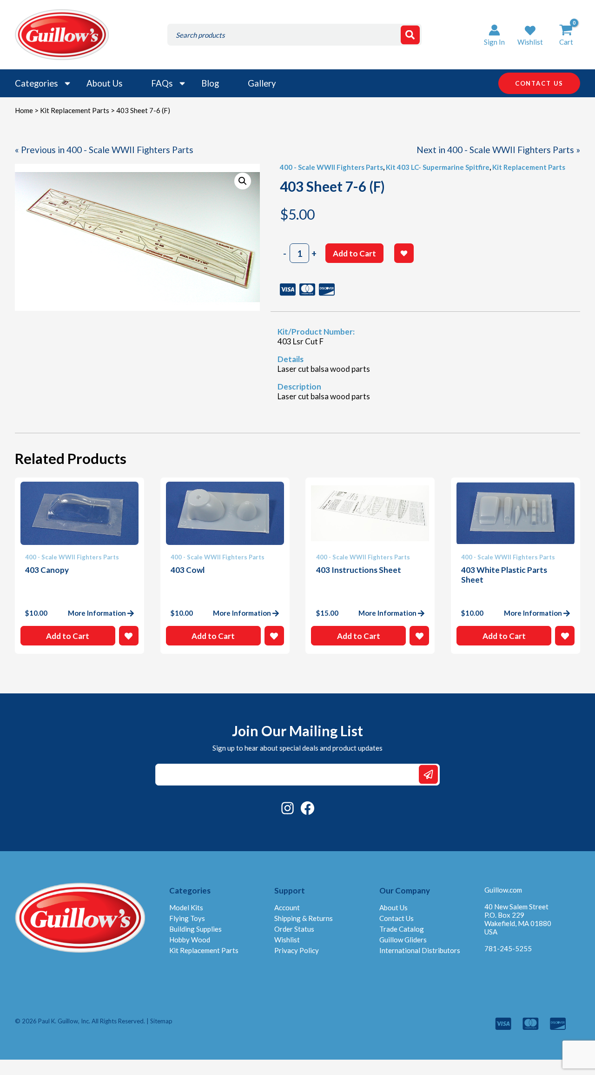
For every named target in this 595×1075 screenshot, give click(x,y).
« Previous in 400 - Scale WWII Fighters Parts (104, 149)
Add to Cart (354, 253)
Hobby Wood (189, 939)
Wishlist (287, 939)
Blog (210, 83)
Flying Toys (187, 918)
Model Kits (186, 907)
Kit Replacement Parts (74, 110)
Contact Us (396, 918)
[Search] (410, 34)
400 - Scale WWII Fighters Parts (331, 167)
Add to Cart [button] (67, 636)
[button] (530, 34)
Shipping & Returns (303, 918)
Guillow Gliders (403, 939)
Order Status (294, 929)
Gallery (262, 83)
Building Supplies (195, 929)
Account (287, 907)
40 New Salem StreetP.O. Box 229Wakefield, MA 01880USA (517, 919)
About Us (104, 83)
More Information (97, 613)
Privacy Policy (296, 950)
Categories (36, 83)
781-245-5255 (508, 948)
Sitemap (161, 1021)
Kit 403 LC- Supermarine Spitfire (437, 167)
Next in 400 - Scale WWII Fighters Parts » (498, 149)
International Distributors (419, 950)
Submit (428, 774)
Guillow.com (503, 890)
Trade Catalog (401, 929)
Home (24, 110)
